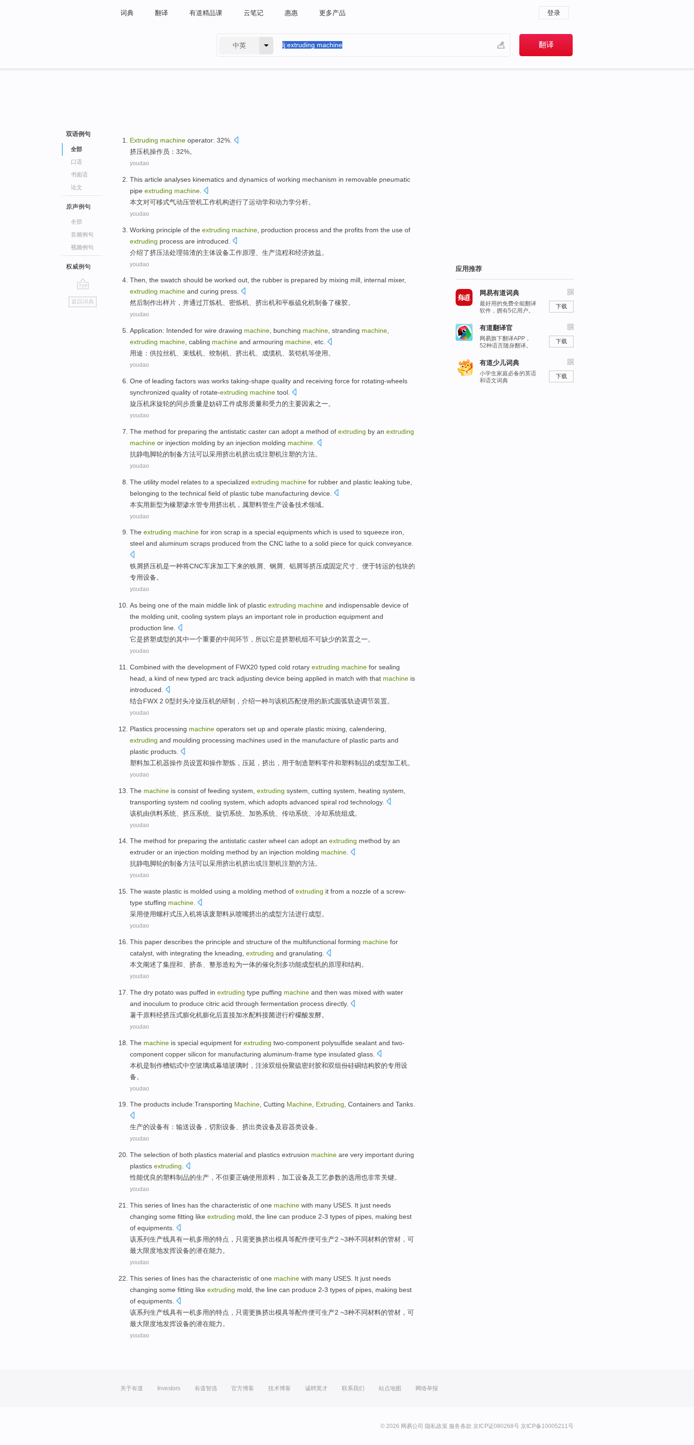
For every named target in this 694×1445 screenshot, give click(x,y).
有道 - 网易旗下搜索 (159, 45)
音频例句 (82, 234)
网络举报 (426, 1388)
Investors (168, 1388)
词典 (127, 13)
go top (83, 283)
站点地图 (390, 1388)
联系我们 (353, 1388)
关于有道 (131, 1388)
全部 (76, 222)
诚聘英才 (316, 1388)
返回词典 (82, 301)
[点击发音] (236, 141)
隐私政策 (436, 1426)
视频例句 (82, 247)
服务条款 (460, 1426)
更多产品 (332, 13)
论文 (76, 187)
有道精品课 (205, 13)
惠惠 (291, 13)
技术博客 (279, 1388)
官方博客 (242, 1388)
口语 (76, 162)
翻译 (161, 13)
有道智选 (206, 1388)
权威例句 (78, 266)
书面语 (79, 174)
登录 (553, 13)
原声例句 (78, 206)
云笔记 (253, 13)
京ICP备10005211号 (547, 1426)
